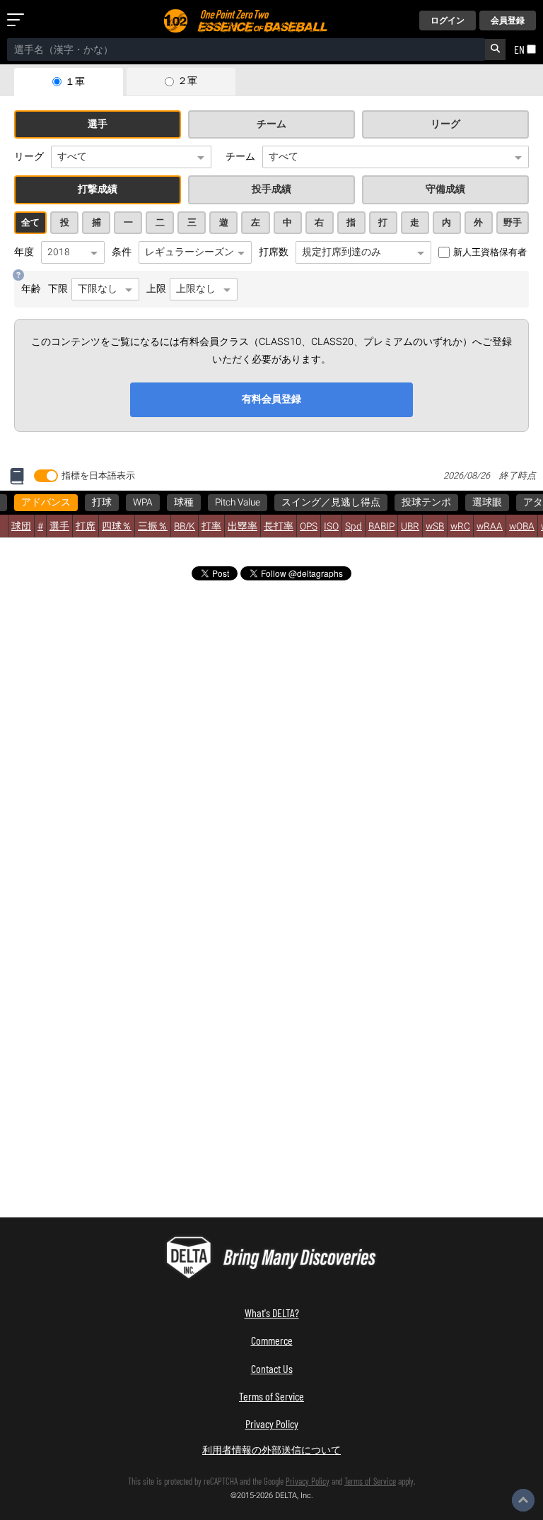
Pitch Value (237, 503)
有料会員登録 (271, 399)
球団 (21, 527)
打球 (102, 503)
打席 (85, 527)
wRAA (490, 527)
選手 (97, 124)
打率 (211, 527)
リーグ (445, 124)
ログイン (448, 20)
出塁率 (242, 527)
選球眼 (487, 503)
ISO (331, 527)
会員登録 (508, 20)
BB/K (184, 527)
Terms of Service (271, 1396)
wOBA (522, 527)
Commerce (272, 1340)
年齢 (31, 289)
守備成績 (445, 189)
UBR (410, 527)
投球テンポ (426, 503)
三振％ (153, 527)
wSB (435, 527)
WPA (143, 503)
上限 (156, 289)
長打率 (278, 527)
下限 (58, 289)
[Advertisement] (271, 700)
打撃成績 (97, 189)
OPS (308, 527)
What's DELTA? (272, 1312)
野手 (512, 222)
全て (30, 222)
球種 (184, 503)
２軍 (187, 81)
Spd (353, 527)
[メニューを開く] (18, 20)
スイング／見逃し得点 (330, 503)
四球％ (117, 527)
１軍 (75, 82)
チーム (271, 124)
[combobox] (246, 49)
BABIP (381, 527)
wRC (460, 527)
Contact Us (272, 1368)
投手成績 (271, 189)
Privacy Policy (271, 1423)
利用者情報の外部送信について (271, 1450)
